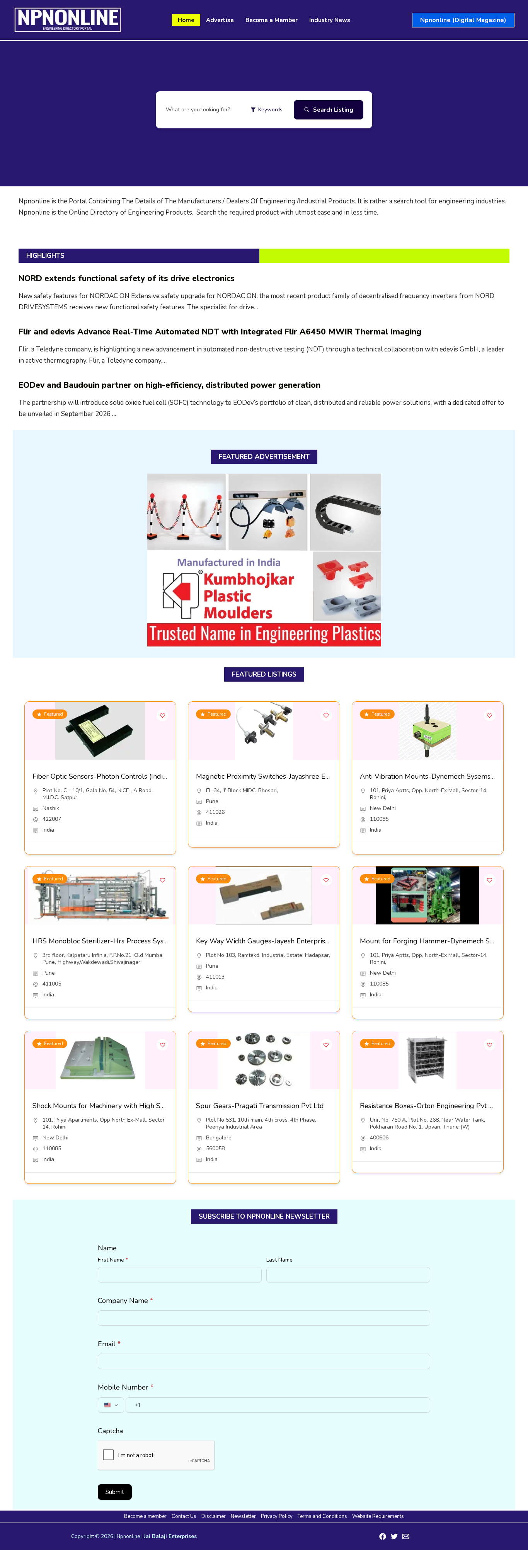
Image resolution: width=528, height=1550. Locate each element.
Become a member (145, 1516)
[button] (463, 20)
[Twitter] (394, 1536)
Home (186, 20)
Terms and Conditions (322, 1516)
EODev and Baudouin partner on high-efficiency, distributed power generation (169, 385)
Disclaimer (213, 1516)
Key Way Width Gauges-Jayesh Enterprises (264, 941)
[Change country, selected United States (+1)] (111, 1405)
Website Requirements (378, 1516)
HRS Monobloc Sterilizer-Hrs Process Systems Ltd (111, 941)
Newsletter (243, 1516)
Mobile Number (125, 1387)
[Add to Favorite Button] (162, 715)
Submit (115, 1492)
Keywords (270, 109)
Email (109, 1344)
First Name (113, 1260)
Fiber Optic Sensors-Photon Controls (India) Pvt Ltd (112, 776)
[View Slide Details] (264, 561)
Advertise (220, 20)
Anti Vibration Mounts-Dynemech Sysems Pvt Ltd (437, 776)
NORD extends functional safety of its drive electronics (127, 278)
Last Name (279, 1260)
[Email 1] (405, 1536)
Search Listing (333, 110)
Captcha (110, 1431)
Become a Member (271, 20)
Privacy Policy (277, 1516)
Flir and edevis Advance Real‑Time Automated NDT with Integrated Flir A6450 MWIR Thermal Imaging (220, 331)
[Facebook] (382, 1536)
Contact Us (184, 1516)
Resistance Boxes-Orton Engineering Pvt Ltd (429, 1105)
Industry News (329, 20)
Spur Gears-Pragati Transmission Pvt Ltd (260, 1105)
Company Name (125, 1300)
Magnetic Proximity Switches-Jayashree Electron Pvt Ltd (284, 776)
